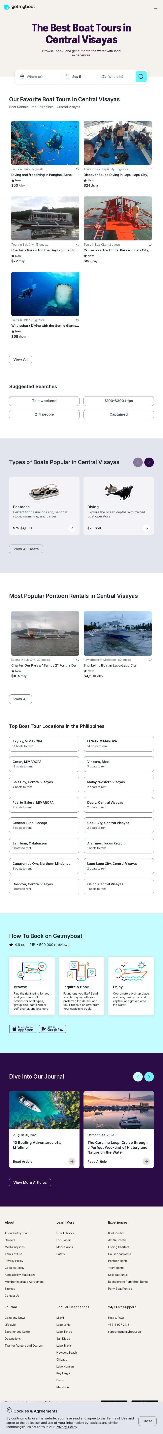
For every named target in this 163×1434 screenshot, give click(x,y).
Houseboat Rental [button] (120, 1254)
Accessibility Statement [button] (20, 1274)
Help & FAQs (116, 1317)
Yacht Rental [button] (116, 1267)
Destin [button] (60, 1380)
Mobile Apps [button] (64, 1247)
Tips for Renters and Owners (24, 1345)
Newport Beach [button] (66, 1352)
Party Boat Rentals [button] (120, 1288)
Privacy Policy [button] (66, 1427)
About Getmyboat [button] (16, 1233)
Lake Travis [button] (64, 1345)
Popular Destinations (72, 1307)
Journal (11, 1307)
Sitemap (10, 1288)
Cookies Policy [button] (14, 1267)
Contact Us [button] (12, 1295)
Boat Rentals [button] (116, 1233)
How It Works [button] (65, 1233)
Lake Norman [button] (65, 1366)
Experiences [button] (118, 1222)
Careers (10, 1240)
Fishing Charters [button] (118, 1247)
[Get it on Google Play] (52, 1029)
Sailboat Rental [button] (118, 1274)
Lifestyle (10, 1324)
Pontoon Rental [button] (118, 1260)
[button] (18, 107)
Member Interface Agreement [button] (24, 1281)
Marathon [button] (62, 1387)
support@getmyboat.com (125, 1331)
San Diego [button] (63, 1338)
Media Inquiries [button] (15, 1247)
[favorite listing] (77, 169)
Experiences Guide (17, 1331)
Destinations (13, 1338)
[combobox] (38, 76)
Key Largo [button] (63, 1373)
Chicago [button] (61, 1359)
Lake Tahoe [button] (64, 1331)
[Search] (141, 76)
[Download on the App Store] (22, 1029)
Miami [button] (60, 1317)
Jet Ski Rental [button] (117, 1240)
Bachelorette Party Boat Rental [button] (128, 1281)
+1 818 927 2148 (118, 1324)
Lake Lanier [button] (64, 1324)
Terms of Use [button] (117, 1418)
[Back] (138, 462)
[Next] (149, 462)
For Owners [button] (64, 1240)
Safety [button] (60, 1254)
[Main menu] (155, 7)
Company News (15, 1317)
